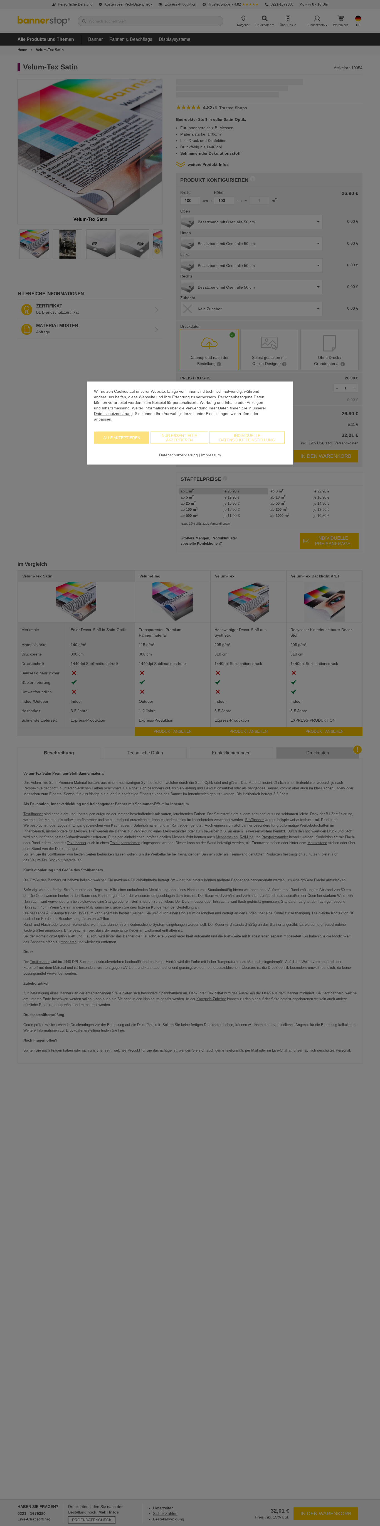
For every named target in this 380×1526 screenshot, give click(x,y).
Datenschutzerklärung (113, 413)
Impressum (211, 455)
